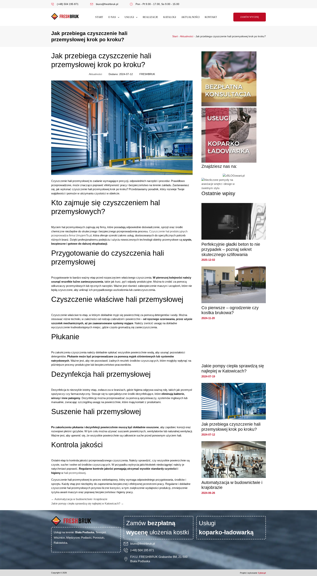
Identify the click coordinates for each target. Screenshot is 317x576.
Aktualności (190, 17)
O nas (112, 17)
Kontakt (211, 17)
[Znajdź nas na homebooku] (219, 188)
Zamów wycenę (249, 17)
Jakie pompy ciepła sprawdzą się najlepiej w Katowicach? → (87, 503)
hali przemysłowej (74, 472)
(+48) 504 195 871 (142, 550)
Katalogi (169, 17)
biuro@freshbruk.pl (142, 543)
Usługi (129, 17)
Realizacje (150, 17)
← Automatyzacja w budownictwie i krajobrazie (79, 499)
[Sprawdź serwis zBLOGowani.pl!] (234, 175)
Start (99, 17)
